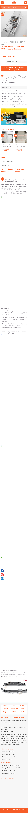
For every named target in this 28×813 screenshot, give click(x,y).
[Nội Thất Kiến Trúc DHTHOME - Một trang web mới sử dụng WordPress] (14, 2)
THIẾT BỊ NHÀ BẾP (16, 42)
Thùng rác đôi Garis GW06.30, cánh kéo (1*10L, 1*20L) (7, 147)
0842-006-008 (10, 82)
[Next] (26, 142)
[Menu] (2, 2)
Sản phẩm (4, 42)
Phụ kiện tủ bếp (15, 186)
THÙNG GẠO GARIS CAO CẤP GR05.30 (20, 146)
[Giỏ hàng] (25, 2)
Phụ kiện (3, 61)
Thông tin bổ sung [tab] (7, 161)
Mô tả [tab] (3, 158)
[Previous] (1, 142)
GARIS (3, 44)
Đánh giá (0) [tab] (5, 165)
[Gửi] (25, 7)
